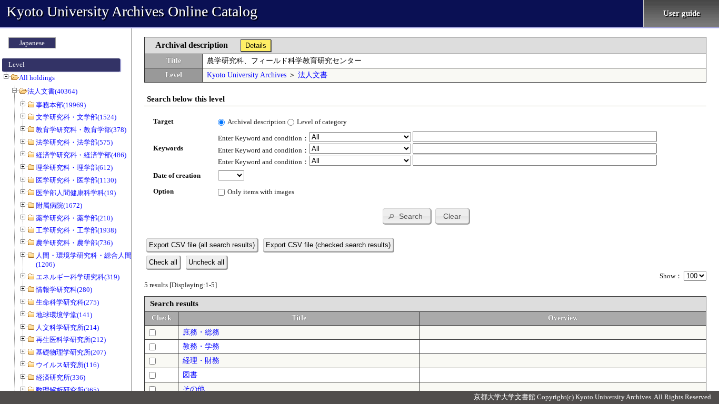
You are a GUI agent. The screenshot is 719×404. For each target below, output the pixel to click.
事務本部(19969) (61, 105)
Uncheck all (206, 262)
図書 (190, 375)
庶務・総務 (201, 332)
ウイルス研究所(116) (67, 365)
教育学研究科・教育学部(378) (81, 130)
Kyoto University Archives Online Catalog (131, 11)
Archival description (256, 122)
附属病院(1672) (59, 205)
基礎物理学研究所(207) (71, 352)
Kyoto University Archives (246, 75)
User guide (681, 13)
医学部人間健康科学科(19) (76, 193)
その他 (194, 389)
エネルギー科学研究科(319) (77, 277)
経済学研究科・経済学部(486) (81, 155)
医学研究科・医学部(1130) (76, 180)
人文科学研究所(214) (67, 327)
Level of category (322, 122)
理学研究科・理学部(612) (74, 167)
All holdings (37, 78)
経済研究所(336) (60, 377)
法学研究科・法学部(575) (74, 142)
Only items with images (260, 192)
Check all (163, 262)
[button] (407, 216)
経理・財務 (201, 361)
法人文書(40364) (52, 91)
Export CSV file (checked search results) (328, 245)
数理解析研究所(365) (67, 390)
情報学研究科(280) (64, 290)
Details (255, 45)
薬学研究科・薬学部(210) (74, 218)
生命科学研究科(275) (67, 302)
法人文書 (312, 75)
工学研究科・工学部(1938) (76, 230)
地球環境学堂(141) (64, 315)
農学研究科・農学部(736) (74, 243)
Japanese (32, 43)
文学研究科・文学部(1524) (76, 117)
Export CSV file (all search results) (202, 245)
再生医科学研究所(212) (71, 340)
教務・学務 (201, 346)
